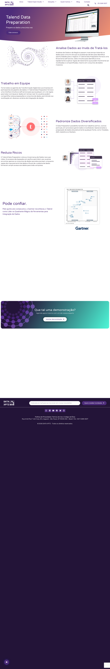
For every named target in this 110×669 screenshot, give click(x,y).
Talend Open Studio (35, 2)
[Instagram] (63, 410)
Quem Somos (65, 2)
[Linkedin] (49, 410)
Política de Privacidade (43, 417)
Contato (87, 2)
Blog (78, 2)
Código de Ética (69, 417)
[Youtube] (53, 410)
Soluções (51, 2)
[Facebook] (56, 410)
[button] (88, 5)
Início (21, 2)
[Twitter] (60, 410)
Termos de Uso (57, 417)
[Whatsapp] (46, 410)
